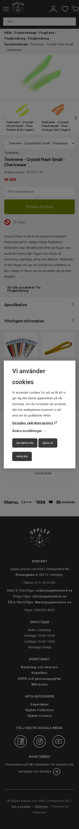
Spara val (48, 443)
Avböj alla (22, 456)
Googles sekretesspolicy (33, 423)
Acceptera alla (24, 443)
